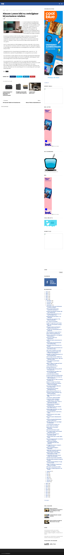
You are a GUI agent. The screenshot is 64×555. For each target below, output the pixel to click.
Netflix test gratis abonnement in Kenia (54, 340)
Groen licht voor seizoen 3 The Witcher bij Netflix (53, 319)
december (49, 300)
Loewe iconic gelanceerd (32, 92)
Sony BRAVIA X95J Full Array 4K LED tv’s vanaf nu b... (54, 369)
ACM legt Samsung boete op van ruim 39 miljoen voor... (53, 314)
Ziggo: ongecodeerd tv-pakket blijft (53, 395)
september (49, 305)
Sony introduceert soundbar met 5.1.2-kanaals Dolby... (53, 372)
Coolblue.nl (46, 82)
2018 (47, 486)
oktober (49, 303)
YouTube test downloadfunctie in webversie (54, 330)
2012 (47, 495)
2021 (47, 299)
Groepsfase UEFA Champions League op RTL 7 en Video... (53, 399)
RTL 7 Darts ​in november (52, 321)
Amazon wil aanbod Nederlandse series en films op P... (53, 420)
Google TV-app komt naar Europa (54, 323)
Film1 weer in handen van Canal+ (53, 350)
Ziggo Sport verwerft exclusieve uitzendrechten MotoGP (53, 451)
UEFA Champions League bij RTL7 (53, 332)
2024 (47, 294)
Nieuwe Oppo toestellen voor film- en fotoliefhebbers (54, 410)
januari (48, 481)
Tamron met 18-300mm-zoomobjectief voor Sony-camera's (52, 442)
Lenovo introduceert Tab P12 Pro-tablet (54, 412)
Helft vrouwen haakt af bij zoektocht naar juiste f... (52, 309)
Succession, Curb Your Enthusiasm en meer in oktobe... (54, 307)
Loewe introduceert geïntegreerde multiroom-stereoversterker (7, 93)
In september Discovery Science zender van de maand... (53, 456)
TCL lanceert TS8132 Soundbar (53, 397)
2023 (47, 296)
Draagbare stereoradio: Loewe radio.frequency (21, 92)
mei (48, 475)
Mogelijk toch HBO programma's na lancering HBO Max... (54, 355)
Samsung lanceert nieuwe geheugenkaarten (52, 389)
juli (47, 472)
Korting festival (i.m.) (51, 367)
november (49, 302)
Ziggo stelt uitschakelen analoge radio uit (54, 325)
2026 (47, 292)
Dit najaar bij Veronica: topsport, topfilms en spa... (53, 445)
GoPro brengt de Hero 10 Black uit (54, 356)
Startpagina (46, 500)
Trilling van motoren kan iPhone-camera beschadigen (53, 384)
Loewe (7, 10)
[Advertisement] (53, 259)
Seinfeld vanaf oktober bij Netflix (54, 457)
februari (49, 480)
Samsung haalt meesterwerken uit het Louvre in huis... (54, 348)
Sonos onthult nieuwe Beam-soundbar (53, 361)
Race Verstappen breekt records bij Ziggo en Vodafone (54, 439)
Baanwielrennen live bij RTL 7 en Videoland (53, 317)
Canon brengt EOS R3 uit (51, 365)
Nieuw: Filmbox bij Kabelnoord (53, 333)
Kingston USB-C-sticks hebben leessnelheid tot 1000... (53, 453)
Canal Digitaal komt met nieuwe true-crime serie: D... (53, 407)
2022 (47, 297)
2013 (47, 494)
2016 (47, 489)
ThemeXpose (7, 553)
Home (4, 10)
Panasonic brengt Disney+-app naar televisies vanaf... (54, 359)
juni (48, 474)
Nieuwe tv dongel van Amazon (53, 382)
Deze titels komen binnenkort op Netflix (53, 346)
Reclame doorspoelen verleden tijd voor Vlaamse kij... (54, 312)
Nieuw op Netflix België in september (52, 448)
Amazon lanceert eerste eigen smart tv (53, 415)
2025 (47, 293)
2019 (47, 485)
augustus (49, 471)
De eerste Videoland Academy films (54, 375)
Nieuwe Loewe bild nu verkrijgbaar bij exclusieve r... (54, 335)
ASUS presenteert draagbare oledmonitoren (53, 404)
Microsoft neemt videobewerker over (53, 417)
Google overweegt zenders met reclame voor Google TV (53, 352)
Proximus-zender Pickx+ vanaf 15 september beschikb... (54, 402)
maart (48, 478)
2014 (47, 492)
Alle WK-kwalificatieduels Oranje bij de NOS (54, 460)
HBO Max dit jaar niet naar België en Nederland (53, 422)
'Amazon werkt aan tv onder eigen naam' (54, 437)
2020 (47, 483)
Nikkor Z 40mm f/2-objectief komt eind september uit (54, 364)
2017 (47, 488)
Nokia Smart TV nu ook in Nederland (52, 428)
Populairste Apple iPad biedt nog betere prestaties (53, 393)
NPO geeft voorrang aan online (53, 466)
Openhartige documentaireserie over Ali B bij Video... (53, 343)
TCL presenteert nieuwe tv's (52, 424)
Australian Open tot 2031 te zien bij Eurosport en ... (54, 380)
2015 (47, 491)
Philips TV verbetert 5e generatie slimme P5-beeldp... (54, 465)
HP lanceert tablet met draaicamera (51, 338)
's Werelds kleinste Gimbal (52, 373)
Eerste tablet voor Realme (52, 425)
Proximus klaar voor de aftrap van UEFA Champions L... (54, 377)
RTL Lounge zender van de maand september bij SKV (54, 432)
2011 (47, 496)
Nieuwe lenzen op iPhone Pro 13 (53, 391)
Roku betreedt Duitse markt (52, 429)
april (48, 477)
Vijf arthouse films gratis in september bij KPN (52, 434)
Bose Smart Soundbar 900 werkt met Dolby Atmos (53, 386)
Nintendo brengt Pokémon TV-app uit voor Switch (54, 462)
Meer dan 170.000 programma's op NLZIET (54, 469)
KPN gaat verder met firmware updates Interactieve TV (53, 327)
